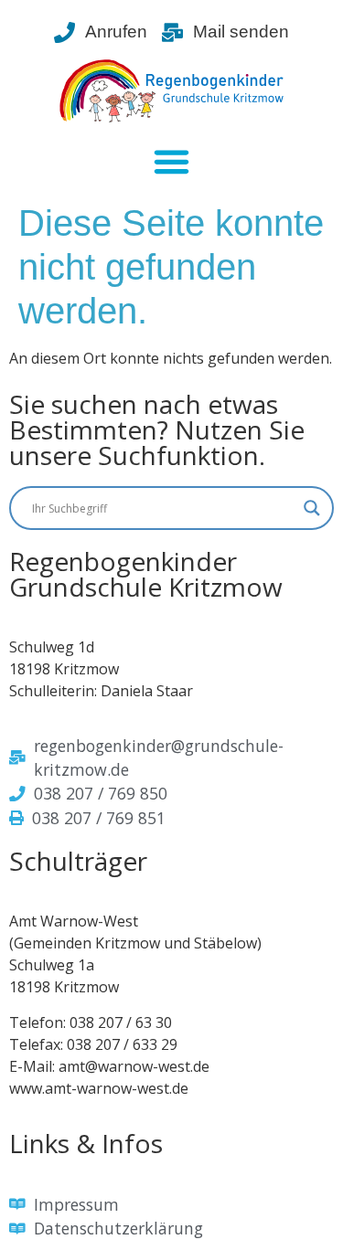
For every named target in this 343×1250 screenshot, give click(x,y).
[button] (172, 160)
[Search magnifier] (312, 508)
